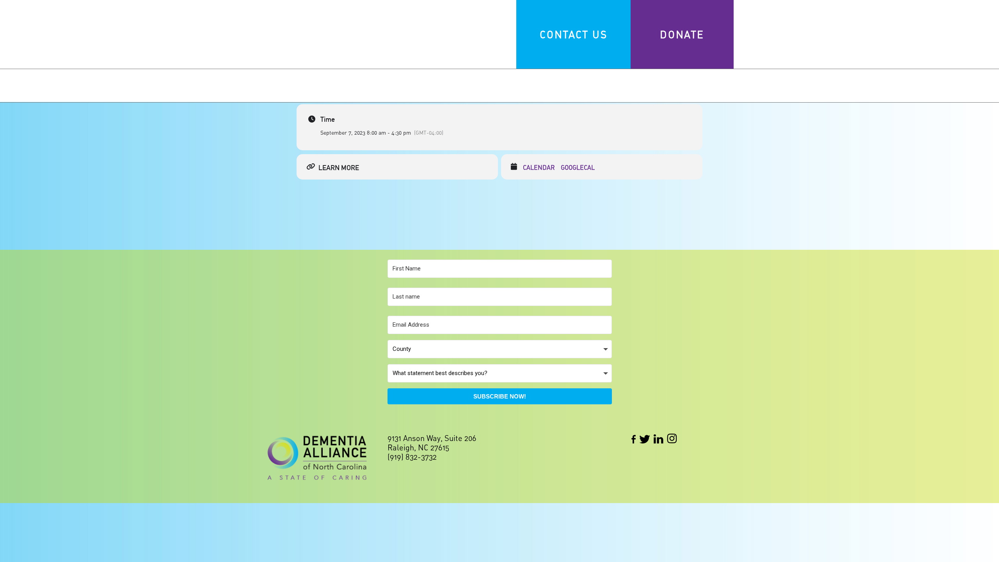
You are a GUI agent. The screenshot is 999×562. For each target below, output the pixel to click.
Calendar (539, 167)
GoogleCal (578, 167)
